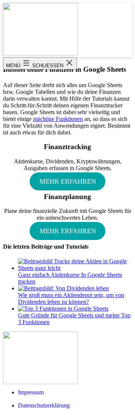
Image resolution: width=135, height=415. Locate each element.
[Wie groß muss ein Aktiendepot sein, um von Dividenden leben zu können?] (63, 288)
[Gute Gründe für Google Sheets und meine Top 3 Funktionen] (63, 308)
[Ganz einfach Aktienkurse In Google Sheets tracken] (75, 268)
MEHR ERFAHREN (67, 181)
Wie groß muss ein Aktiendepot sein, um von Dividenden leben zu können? (71, 298)
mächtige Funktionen (58, 119)
